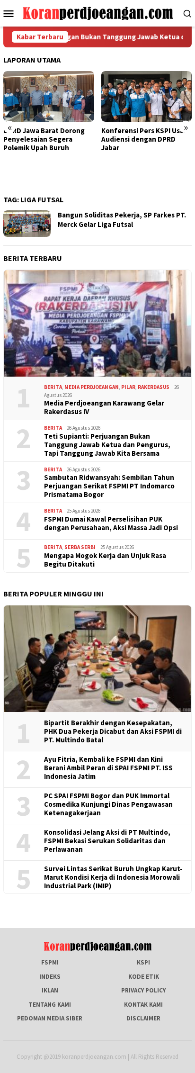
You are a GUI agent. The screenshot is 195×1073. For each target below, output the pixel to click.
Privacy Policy (143, 990)
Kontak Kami (143, 1005)
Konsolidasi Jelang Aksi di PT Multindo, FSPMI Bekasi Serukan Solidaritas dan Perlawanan (107, 841)
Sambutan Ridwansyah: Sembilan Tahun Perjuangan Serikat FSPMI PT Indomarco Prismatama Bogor (109, 486)
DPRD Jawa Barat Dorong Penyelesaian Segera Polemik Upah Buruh (44, 139)
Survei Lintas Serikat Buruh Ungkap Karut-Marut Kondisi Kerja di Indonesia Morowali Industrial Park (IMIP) (113, 877)
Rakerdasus (153, 387)
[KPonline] (97, 13)
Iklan (50, 990)
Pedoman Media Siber (49, 1018)
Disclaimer (143, 1018)
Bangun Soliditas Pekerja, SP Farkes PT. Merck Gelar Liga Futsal (122, 219)
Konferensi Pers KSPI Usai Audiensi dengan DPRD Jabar (143, 139)
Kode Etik (143, 977)
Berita (53, 387)
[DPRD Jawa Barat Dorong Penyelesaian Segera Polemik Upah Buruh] (48, 96)
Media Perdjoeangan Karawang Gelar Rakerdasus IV (104, 407)
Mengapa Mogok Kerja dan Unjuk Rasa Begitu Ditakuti (105, 559)
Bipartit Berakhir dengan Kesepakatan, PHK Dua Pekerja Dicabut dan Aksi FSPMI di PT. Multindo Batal (113, 731)
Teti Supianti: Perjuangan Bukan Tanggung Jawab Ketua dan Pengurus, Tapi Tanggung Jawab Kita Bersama (107, 445)
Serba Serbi (80, 547)
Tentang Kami (49, 1005)
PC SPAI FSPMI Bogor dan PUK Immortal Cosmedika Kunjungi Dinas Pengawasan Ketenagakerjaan (108, 804)
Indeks (50, 977)
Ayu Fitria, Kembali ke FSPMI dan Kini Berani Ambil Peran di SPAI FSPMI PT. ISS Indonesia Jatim (108, 768)
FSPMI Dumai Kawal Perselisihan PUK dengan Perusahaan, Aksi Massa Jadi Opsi (111, 523)
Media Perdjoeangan (91, 387)
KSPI (143, 962)
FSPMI (50, 962)
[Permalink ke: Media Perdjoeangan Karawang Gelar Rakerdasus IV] (97, 323)
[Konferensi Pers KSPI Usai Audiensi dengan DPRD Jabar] (146, 96)
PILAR (128, 387)
